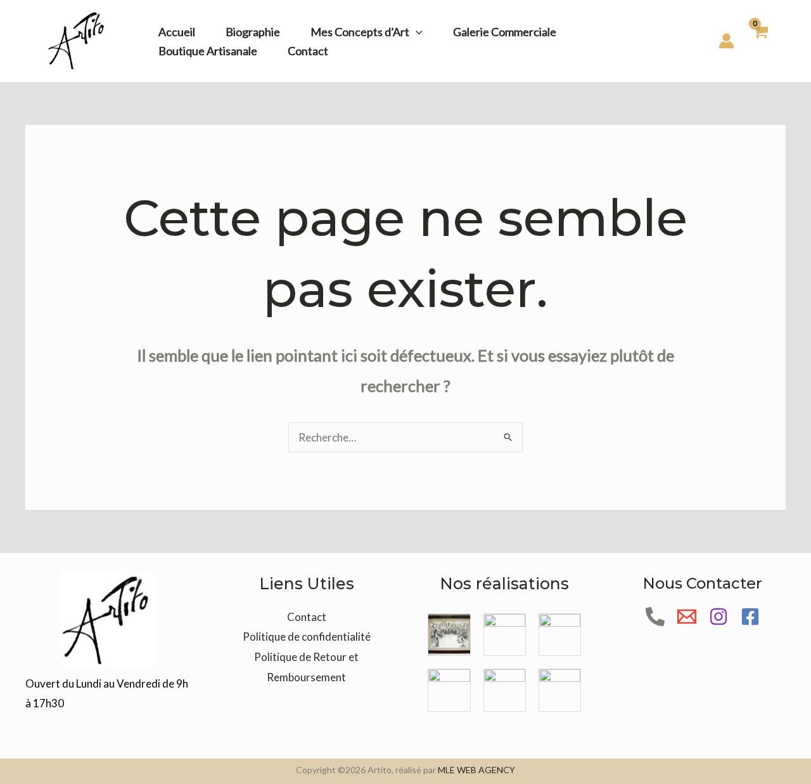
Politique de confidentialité (307, 636)
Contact (308, 51)
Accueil (176, 32)
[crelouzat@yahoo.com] (686, 616)
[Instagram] (718, 616)
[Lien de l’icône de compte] (726, 41)
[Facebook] (750, 616)
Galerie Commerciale (504, 32)
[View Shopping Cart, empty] (760, 41)
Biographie (253, 32)
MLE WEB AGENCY (476, 769)
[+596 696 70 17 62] (655, 616)
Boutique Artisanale (207, 51)
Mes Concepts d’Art (359, 32)
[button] (416, 31)
